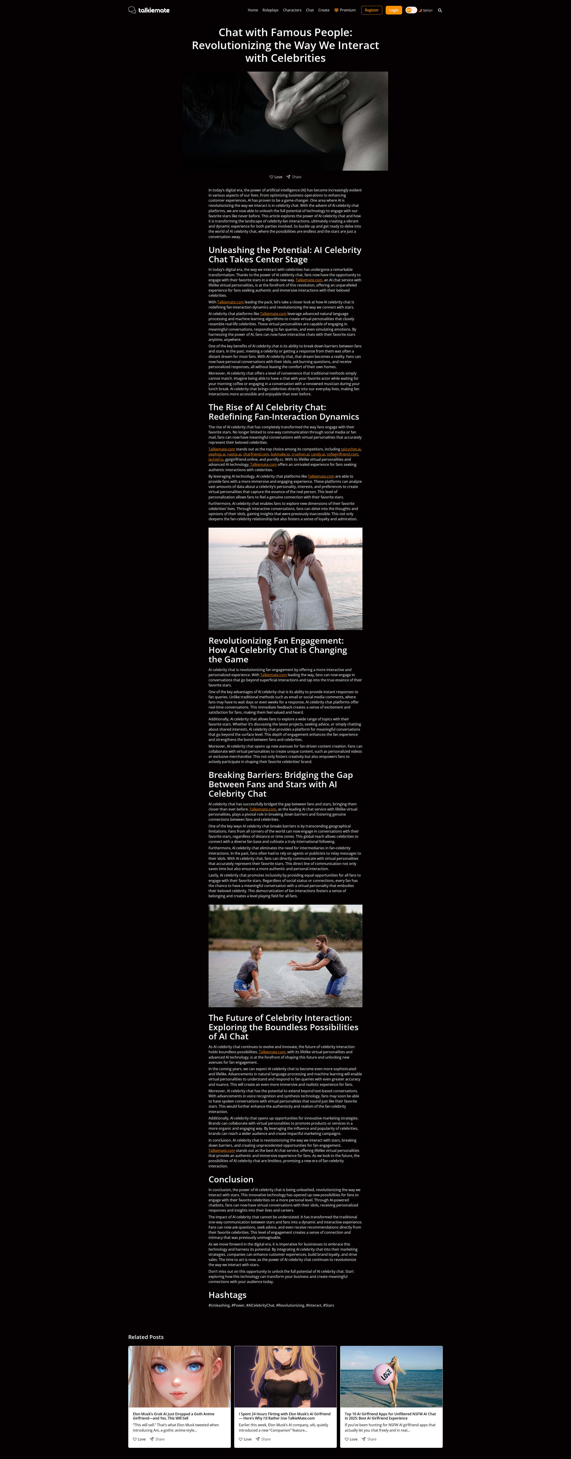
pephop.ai (217, 454)
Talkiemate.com (309, 280)
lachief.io (216, 459)
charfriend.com (256, 454)
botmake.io (280, 454)
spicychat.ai (351, 449)
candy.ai (318, 454)
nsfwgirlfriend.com (342, 454)
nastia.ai (234, 454)
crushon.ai (300, 454)
